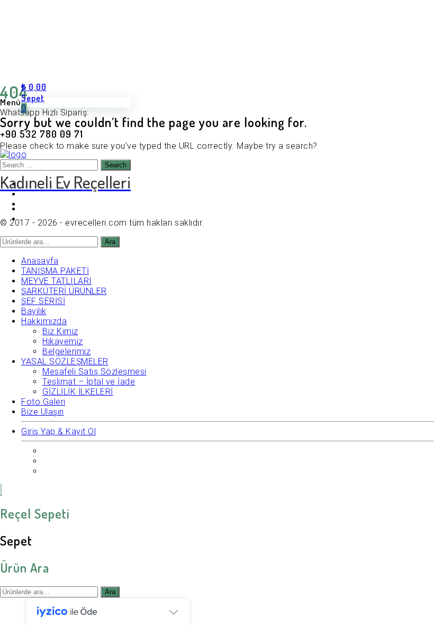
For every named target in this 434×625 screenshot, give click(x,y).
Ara (110, 592)
